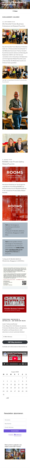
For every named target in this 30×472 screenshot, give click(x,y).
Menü (15, 11)
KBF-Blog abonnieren (15, 342)
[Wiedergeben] (4, 364)
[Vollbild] (25, 364)
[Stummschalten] (23, 364)
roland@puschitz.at (14, 249)
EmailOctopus (18, 434)
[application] (15, 358)
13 (15, 384)
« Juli (7, 398)
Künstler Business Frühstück (14, 3)
